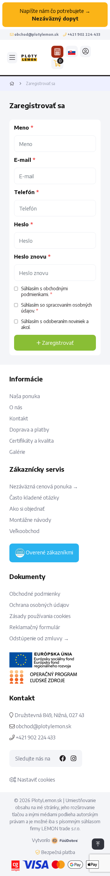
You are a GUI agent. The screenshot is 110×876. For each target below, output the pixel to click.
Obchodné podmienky (34, 593)
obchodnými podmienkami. (44, 291)
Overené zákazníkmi (49, 552)
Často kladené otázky (34, 497)
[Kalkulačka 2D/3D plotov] (57, 52)
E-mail (22, 160)
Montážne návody (30, 520)
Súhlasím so (56, 308)
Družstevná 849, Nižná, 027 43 (48, 715)
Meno (21, 127)
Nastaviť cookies (35, 779)
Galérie (17, 452)
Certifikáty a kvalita (31, 440)
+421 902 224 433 (35, 737)
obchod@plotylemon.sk (43, 726)
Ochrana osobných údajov (39, 605)
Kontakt (18, 418)
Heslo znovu (30, 256)
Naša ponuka (24, 396)
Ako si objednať (27, 508)
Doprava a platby (29, 429)
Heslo (21, 224)
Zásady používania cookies (40, 616)
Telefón (24, 192)
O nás (15, 407)
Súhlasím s (44, 291)
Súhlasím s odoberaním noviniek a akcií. (55, 324)
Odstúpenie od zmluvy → (39, 638)
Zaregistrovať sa (40, 83)
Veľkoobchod (24, 531)
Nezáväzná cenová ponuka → (43, 486)
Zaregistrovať (57, 342)
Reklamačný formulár (34, 627)
